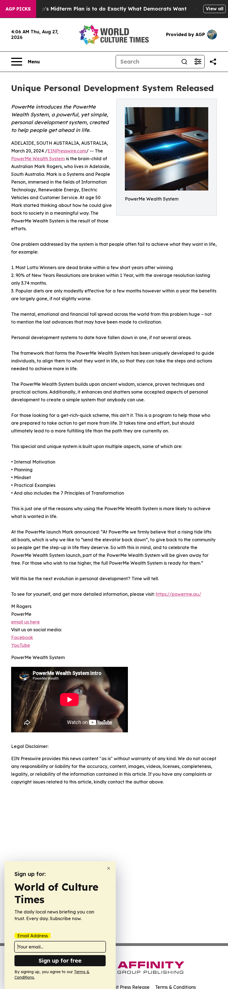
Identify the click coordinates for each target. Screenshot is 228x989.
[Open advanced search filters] (197, 61)
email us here (25, 622)
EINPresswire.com (67, 151)
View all (214, 8)
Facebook (22, 637)
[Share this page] (213, 61)
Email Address (32, 935)
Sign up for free (60, 960)
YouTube (20, 645)
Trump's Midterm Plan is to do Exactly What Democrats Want (108, 9)
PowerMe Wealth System (38, 158)
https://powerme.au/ (178, 594)
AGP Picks (18, 9)
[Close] (108, 868)
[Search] (184, 61)
